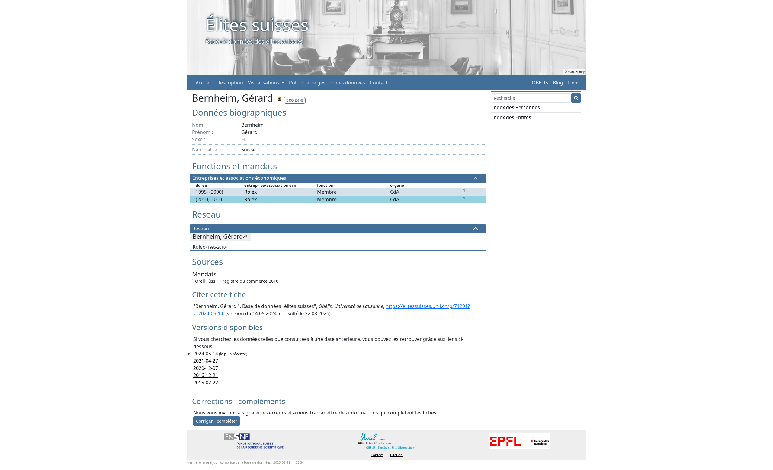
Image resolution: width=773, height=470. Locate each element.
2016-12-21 (205, 375)
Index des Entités (511, 117)
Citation (396, 455)
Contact (379, 82)
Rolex (250, 192)
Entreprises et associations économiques (239, 178)
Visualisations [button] (264, 82)
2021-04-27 (205, 360)
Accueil (204, 82)
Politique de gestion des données (327, 82)
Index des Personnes (516, 107)
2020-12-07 (205, 368)
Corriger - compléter (216, 421)
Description (230, 82)
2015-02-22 (205, 382)
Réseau (200, 229)
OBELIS (540, 82)
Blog (558, 82)
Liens (574, 82)
